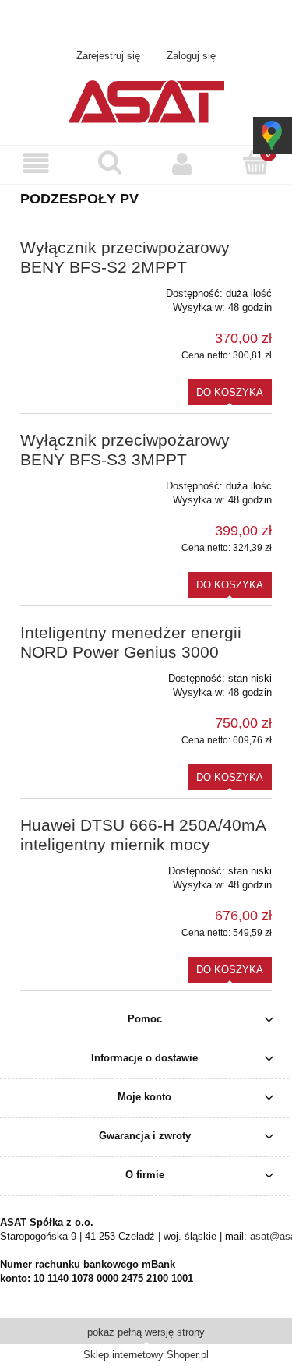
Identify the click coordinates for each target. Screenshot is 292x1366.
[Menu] (36, 164)
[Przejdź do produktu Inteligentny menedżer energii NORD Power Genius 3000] (70, 673)
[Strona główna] (146, 99)
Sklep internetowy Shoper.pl (146, 1355)
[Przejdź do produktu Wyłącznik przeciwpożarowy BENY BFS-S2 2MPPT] (70, 288)
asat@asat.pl (200, 24)
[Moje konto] (183, 164)
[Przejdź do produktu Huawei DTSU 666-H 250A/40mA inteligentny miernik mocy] (70, 865)
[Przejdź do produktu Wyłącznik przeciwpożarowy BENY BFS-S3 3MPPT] (70, 480)
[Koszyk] (255, 163)
